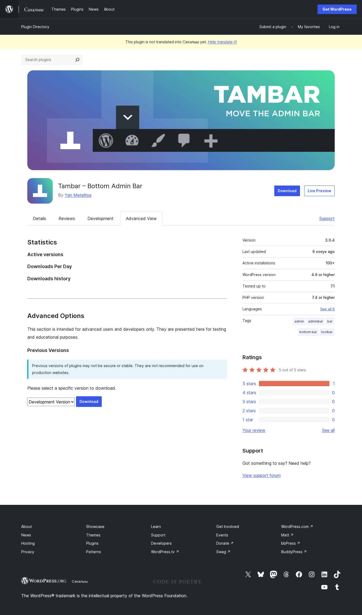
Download (287, 190)
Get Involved (227, 526)
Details (39, 218)
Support (327, 218)
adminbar (315, 321)
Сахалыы (80, 581)
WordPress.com (297, 526)
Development (100, 218)
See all (328, 430)
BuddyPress (294, 551)
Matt (287, 535)
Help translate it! (222, 42)
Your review (253, 430)
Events (222, 535)
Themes (93, 535)
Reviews (67, 218)
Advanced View (141, 218)
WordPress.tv (165, 551)
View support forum (261, 475)
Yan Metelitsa (78, 195)
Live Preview (319, 190)
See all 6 (327, 309)
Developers (161, 543)
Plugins (92, 543)
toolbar (327, 332)
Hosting (28, 543)
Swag (223, 551)
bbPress (290, 543)
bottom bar (308, 332)
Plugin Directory (35, 26)
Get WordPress (337, 9)
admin (299, 321)
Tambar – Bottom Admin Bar (100, 186)
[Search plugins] (77, 59)
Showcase (95, 526)
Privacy (27, 551)
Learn (156, 526)
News (26, 535)
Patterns (93, 551)
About (26, 526)
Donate (225, 543)
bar (330, 321)
